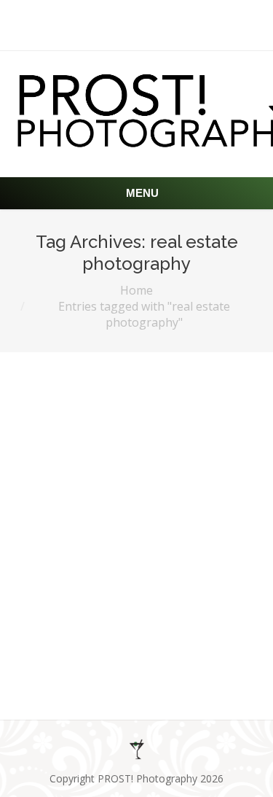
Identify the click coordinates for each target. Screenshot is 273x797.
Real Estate (72, 574)
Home (136, 290)
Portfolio (129, 657)
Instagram (193, 617)
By (193, 657)
